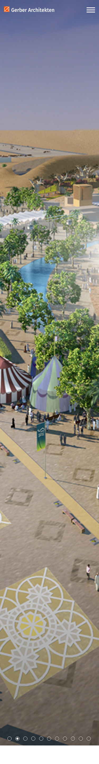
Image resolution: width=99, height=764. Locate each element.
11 (89, 738)
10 (81, 738)
